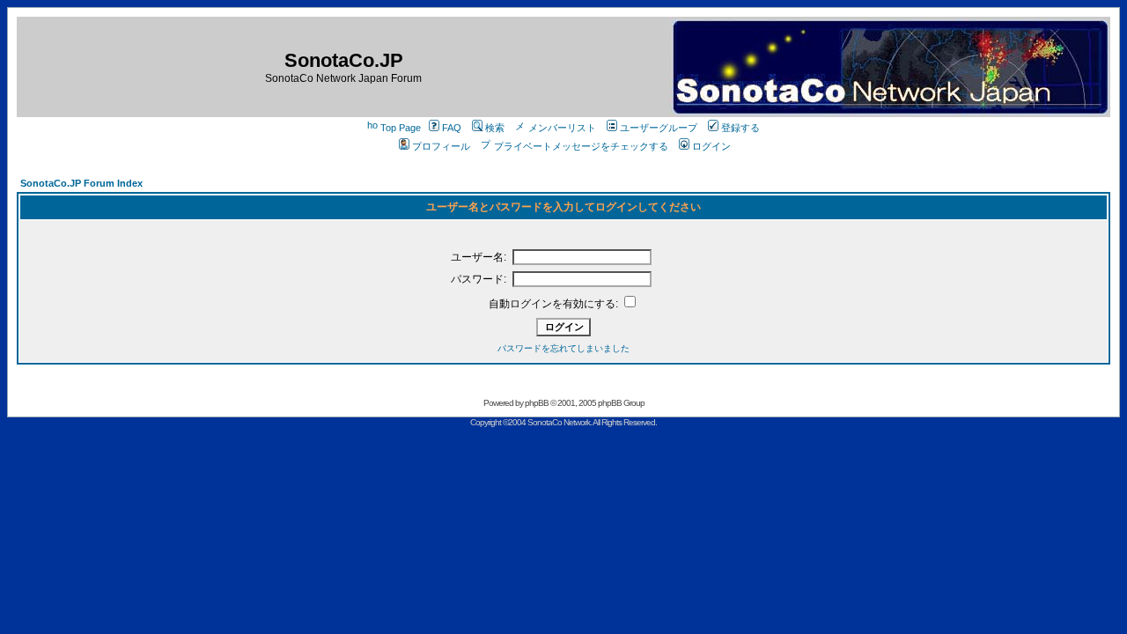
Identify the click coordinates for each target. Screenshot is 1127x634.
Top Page (400, 127)
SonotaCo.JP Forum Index (81, 183)
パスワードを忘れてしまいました (563, 348)
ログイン (711, 146)
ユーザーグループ (658, 127)
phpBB (537, 403)
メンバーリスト (562, 127)
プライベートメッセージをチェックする (581, 146)
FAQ (451, 127)
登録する (740, 127)
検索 (495, 127)
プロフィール (441, 146)
